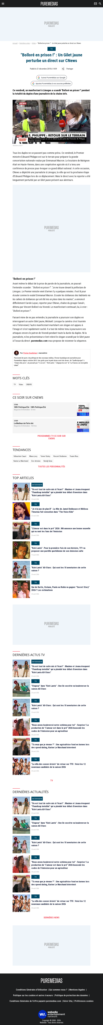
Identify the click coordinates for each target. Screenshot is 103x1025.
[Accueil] (49, 4)
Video (34, 43)
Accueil (15, 43)
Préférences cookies (84, 1001)
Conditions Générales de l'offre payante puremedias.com (35, 1001)
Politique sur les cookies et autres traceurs (33, 995)
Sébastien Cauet (20, 456)
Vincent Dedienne (60, 456)
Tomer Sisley (45, 456)
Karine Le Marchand (21, 461)
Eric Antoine (36, 461)
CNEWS (29, 384)
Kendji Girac (48, 461)
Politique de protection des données (71, 995)
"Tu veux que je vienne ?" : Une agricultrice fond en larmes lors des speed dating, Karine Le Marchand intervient (60, 746)
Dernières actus (24, 43)
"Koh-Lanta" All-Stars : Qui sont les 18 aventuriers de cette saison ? (58, 569)
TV (15, 384)
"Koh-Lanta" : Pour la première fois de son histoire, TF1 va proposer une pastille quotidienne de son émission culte (58, 549)
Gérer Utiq (67, 1001)
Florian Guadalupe (30, 353)
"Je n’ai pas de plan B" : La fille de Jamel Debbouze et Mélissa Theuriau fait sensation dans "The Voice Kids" (59, 510)
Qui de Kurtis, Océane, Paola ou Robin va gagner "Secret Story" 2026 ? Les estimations (60, 588)
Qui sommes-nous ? (58, 989)
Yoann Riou (74, 456)
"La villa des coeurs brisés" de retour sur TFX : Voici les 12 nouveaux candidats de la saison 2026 (58, 765)
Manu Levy (33, 456)
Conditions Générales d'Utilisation (31, 989)
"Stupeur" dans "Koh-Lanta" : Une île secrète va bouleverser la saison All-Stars (60, 687)
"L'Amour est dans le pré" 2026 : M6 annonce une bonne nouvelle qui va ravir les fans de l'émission (60, 530)
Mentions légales (77, 989)
